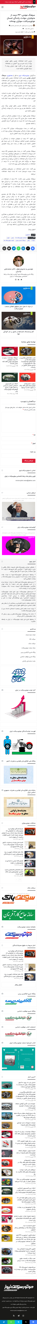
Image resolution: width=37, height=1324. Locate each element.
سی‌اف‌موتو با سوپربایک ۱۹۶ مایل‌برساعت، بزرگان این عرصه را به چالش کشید (24, 1269)
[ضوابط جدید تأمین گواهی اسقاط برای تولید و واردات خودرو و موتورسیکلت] (7, 1106)
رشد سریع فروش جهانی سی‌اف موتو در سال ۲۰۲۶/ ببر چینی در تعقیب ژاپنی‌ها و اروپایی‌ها (24, 1115)
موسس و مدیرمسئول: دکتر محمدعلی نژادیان (21, 26)
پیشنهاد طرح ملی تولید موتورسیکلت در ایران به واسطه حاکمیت (18, 620)
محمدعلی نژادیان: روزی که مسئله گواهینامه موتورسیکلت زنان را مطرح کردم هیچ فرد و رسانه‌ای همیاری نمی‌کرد (18, 534)
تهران (8, 238)
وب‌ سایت (32, 452)
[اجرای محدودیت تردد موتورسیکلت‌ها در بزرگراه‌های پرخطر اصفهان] (7, 1228)
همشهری (10, 75)
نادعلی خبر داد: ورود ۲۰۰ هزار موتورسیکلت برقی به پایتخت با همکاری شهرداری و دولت (26, 1085)
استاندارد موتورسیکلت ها (21, 238)
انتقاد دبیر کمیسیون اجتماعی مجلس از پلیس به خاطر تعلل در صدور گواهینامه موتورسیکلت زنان (10, 387)
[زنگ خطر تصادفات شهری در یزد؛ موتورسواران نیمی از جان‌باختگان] (30, 854)
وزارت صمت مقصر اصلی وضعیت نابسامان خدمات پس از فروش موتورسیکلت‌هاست (18, 609)
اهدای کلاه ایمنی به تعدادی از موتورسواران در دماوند (14, 862)
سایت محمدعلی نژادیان (28, 661)
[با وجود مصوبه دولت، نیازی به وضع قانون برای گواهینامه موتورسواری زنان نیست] (7, 1219)
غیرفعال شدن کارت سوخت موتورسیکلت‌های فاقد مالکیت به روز (25, 1172)
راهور (28, 240)
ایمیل (33, 443)
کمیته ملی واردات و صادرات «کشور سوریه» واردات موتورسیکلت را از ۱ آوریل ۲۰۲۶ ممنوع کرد (12, 845)
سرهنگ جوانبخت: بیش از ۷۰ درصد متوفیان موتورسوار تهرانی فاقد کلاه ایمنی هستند (10, 360)
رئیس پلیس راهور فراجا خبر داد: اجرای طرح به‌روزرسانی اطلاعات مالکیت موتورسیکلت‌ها (26, 1200)
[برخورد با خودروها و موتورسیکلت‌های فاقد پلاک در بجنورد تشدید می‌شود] (27, 377)
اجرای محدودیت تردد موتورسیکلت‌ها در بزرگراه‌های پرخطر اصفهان (25, 1228)
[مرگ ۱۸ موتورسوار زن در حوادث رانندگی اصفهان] (7, 1210)
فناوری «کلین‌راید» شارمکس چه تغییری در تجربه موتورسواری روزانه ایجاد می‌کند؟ (25, 1251)
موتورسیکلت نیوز (23, 75)
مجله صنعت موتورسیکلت (28, 648)
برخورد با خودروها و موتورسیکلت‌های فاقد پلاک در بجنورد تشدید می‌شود (27, 386)
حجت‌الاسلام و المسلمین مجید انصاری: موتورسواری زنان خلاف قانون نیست (14, 872)
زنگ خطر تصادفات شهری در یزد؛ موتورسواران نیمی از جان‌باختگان (13, 853)
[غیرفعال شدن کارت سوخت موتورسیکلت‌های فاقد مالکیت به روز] (7, 1172)
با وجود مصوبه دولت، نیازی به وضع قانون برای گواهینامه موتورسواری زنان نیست (24, 1218)
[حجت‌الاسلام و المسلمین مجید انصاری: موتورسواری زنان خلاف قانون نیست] (30, 872)
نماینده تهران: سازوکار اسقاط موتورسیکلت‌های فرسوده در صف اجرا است (25, 1153)
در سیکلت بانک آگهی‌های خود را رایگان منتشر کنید (18, 893)
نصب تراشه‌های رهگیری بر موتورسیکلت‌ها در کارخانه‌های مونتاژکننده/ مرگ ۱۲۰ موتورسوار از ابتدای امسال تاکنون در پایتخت (27, 362)
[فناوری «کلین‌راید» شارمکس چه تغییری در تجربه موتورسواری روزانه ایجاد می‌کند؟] (7, 1251)
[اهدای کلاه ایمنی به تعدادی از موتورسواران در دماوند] (30, 863)
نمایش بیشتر (18, 985)
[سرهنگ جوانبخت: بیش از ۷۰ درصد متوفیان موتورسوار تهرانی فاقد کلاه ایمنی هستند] (10, 351)
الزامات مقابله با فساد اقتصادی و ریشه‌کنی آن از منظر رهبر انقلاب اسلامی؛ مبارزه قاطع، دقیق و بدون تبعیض (18, 604)
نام (34, 435)
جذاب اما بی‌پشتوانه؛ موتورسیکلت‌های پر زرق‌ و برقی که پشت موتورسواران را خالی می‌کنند (18, 615)
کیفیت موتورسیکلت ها (9, 240)
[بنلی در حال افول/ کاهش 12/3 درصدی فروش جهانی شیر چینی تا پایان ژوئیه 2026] (7, 1144)
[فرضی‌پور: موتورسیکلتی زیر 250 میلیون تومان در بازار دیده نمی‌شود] (7, 1182)
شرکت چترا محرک (30, 635)
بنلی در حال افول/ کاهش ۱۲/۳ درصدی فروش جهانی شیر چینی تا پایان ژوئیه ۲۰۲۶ (25, 1143)
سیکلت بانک (31, 643)
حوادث (33, 240)
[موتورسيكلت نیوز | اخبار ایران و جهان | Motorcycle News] (28, 7)
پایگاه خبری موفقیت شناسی (27, 657)
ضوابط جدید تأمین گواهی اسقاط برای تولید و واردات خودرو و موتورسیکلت (25, 1106)
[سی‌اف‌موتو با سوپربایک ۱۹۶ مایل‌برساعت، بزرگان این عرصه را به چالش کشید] (7, 1270)
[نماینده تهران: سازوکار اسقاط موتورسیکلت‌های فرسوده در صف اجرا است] (7, 1153)
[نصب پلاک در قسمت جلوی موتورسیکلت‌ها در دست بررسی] (7, 1261)
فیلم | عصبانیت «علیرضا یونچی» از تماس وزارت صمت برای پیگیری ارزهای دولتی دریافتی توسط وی (18, 499)
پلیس (12, 238)
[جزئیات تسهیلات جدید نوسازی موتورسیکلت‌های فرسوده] (7, 1125)
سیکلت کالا (32, 639)
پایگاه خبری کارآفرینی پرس (28, 652)
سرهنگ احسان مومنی (21, 240)
